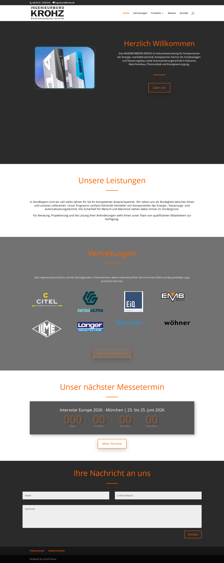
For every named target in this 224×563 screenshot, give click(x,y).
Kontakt (184, 13)
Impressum (37, 550)
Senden (193, 534)
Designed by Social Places (43, 559)
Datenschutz (56, 550)
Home (126, 13)
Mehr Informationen (112, 353)
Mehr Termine (112, 444)
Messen (172, 13)
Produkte (156, 13)
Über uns (159, 88)
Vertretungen (140, 13)
